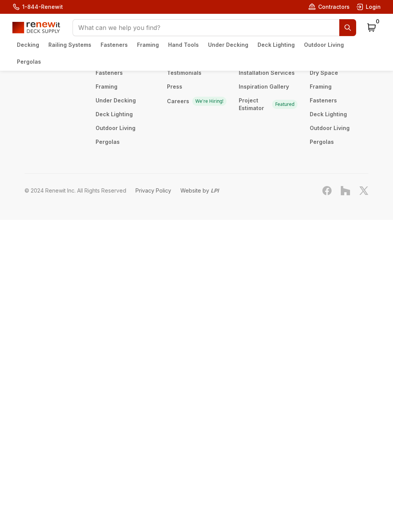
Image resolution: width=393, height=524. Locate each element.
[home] (36, 28)
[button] (214, 27)
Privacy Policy (153, 190)
